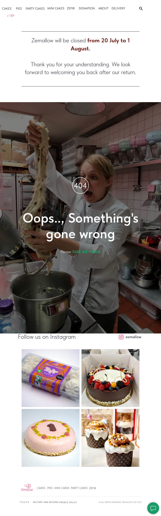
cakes (6, 8)
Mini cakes (55, 8)
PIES (19, 8)
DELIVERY (118, 8)
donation (87, 8)
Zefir (71, 8)
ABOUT (103, 8)
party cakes (35, 8)
